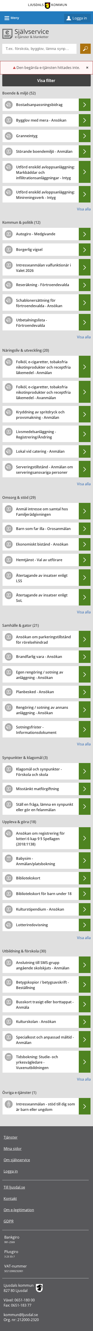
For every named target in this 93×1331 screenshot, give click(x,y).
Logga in (79, 18)
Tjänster (11, 1137)
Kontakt (10, 1198)
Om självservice (17, 1159)
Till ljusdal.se (14, 1187)
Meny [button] (11, 18)
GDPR (9, 1221)
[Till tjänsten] (85, 105)
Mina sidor (13, 1148)
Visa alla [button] (84, 209)
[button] (46, 80)
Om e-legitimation (19, 1209)
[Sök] (85, 49)
